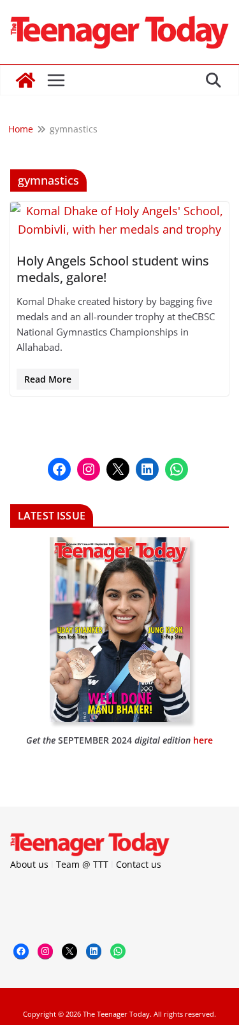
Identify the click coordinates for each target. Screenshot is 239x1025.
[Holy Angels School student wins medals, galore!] (119, 220)
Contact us (138, 864)
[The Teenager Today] (25, 80)
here (203, 740)
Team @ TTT (82, 864)
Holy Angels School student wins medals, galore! (113, 269)
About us (29, 864)
